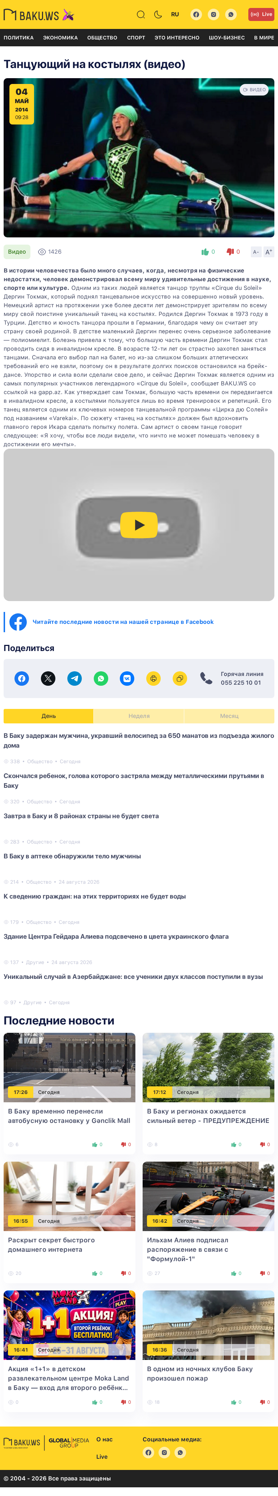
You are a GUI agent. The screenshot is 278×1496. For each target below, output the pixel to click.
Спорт (136, 38)
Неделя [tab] (139, 716)
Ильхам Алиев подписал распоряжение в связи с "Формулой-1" (187, 1249)
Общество (102, 38)
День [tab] (49, 716)
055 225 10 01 (241, 682)
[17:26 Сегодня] (69, 1067)
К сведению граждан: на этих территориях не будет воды (95, 896)
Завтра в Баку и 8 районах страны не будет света (81, 816)
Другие (35, 962)
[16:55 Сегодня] (69, 1196)
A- (256, 252)
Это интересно (177, 38)
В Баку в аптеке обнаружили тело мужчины (72, 856)
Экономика (60, 38)
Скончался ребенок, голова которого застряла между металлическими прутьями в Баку (134, 780)
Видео (17, 251)
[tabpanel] (139, 868)
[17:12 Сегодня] (208, 1067)
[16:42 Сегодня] (208, 1196)
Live (267, 14)
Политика (19, 38)
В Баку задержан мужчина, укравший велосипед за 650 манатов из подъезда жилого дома (139, 740)
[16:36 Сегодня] (208, 1325)
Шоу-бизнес (227, 38)
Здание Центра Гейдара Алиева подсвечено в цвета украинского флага (116, 936)
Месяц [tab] (229, 716)
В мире (264, 38)
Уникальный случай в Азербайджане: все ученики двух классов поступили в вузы (133, 976)
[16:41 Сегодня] (69, 1325)
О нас (104, 1439)
